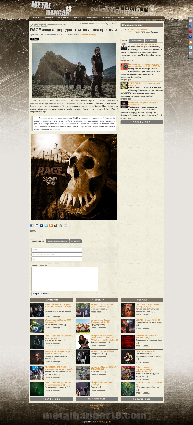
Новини (49, 17)
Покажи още (142, 122)
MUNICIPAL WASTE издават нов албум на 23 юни (98, 24)
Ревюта (78, 17)
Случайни (150, 40)
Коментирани (137, 40)
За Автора (75, 241)
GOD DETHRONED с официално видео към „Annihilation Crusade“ (48, 25)
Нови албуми (82, 35)
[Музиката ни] (190, 31)
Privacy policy (96, 406)
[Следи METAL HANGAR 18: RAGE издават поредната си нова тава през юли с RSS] (51, 226)
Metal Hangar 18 (104, 422)
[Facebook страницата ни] (190, 25)
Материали (63, 17)
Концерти (108, 17)
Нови (124, 40)
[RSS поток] (190, 42)
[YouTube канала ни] (190, 53)
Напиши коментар (39, 265)
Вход (96, 408)
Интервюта (92, 17)
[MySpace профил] (190, 36)
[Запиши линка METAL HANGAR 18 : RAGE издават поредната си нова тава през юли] (60, 226)
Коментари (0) (38, 241)
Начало (36, 17)
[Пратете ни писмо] (190, 20)
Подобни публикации (57, 241)
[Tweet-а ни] (190, 47)
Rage (33, 231)
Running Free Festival (137, 29)
